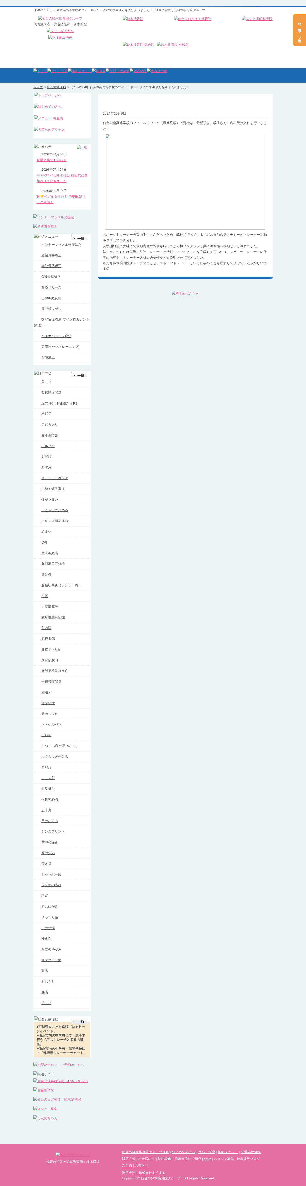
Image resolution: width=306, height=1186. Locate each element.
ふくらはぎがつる (54, 510)
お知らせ (141, 1165)
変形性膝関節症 (53, 617)
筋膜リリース (51, 287)
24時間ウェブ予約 (299, 30)
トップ (38, 87)
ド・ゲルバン (51, 724)
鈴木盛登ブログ (248, 1159)
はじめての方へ (183, 1152)
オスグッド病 (51, 960)
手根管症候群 (51, 681)
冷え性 (46, 938)
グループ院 (206, 1152)
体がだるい (49, 499)
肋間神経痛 (49, 553)
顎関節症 (48, 703)
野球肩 (46, 467)
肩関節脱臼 (49, 660)
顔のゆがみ (49, 906)
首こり (46, 382)
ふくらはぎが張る (54, 756)
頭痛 (44, 971)
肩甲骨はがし (51, 309)
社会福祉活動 (56, 87)
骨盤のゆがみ (51, 949)
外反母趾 (48, 789)
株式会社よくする (152, 1173)
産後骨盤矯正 (51, 255)
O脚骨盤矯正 (51, 277)
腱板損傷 (48, 639)
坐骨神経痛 (49, 799)
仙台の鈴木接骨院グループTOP (145, 1152)
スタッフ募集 (224, 1159)
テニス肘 (48, 778)
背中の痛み (49, 842)
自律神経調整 (51, 298)
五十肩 (46, 810)
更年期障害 (49, 435)
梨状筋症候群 (51, 392)
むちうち (48, 981)
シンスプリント (53, 831)
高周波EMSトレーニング (60, 347)
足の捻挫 (48, 928)
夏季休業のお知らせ (52, 160)
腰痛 (44, 992)
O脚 (44, 542)
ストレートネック (54, 478)
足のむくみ (49, 821)
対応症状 (128, 1159)
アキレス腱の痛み (54, 521)
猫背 (44, 896)
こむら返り (49, 424)
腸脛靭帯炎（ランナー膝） (61, 585)
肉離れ (46, 767)
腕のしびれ (49, 714)
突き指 (46, 864)
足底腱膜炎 (49, 607)
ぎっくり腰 (49, 917)
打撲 (44, 596)
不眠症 (46, 414)
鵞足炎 (46, 574)
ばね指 (46, 735)
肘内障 (46, 628)
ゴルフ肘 (48, 446)
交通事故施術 (251, 1152)
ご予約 (127, 1165)
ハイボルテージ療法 (56, 336)
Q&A (207, 1159)
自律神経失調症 (53, 489)
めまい (46, 531)
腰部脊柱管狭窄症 (54, 671)
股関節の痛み (51, 885)
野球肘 (46, 456)
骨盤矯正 (48, 357)
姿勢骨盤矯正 (51, 266)
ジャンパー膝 (51, 874)
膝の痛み (48, 853)
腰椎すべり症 (51, 649)
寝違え (46, 692)
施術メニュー (228, 1152)
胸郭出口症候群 (53, 564)
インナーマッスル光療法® (61, 245)
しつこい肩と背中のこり (59, 746)
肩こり (46, 1003)
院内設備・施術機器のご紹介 (179, 1159)
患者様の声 (146, 1159)
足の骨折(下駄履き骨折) (59, 403)
